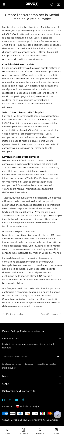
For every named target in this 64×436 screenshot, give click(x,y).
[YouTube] (16, 400)
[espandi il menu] (4, 4)
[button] (58, 4)
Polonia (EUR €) (28, 406)
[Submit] (57, 356)
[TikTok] (23, 399)
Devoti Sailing (18, 420)
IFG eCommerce (49, 420)
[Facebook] (3, 400)
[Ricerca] (52, 4)
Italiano (6, 406)
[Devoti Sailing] (32, 4)
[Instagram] (10, 400)
